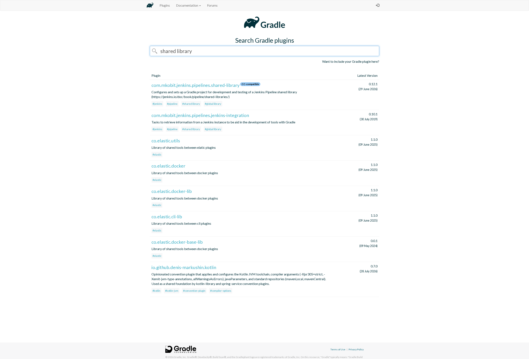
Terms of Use (337, 349)
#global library (213, 103)
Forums (212, 5)
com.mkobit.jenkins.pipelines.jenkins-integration (200, 115)
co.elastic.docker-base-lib (177, 242)
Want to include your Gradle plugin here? (350, 61)
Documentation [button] (187, 5)
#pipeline (172, 103)
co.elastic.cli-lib (166, 216)
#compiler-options (220, 290)
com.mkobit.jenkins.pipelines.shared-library (195, 85)
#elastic (157, 154)
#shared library (191, 103)
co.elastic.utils (165, 140)
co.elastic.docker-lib (171, 191)
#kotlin (156, 290)
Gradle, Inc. (180, 357)
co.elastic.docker (168, 166)
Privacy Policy (356, 349)
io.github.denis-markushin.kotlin (183, 267)
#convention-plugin (194, 290)
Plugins (165, 5)
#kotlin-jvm (171, 290)
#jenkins (157, 103)
